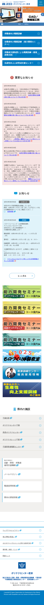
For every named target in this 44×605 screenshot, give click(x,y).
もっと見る (22, 276)
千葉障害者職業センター (12, 447)
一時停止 (26, 24)
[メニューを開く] (41, 3)
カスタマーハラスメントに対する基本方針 (17, 543)
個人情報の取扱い (9, 537)
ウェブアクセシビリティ (11, 530)
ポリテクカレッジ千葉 (11, 439)
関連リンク (6, 556)
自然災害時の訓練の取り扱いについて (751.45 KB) (22, 96)
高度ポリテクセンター (11, 432)
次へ (42, 14)
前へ (1, 14)
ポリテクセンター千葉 (11, 425)
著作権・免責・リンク (10, 549)
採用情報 (10, 211)
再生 (19, 24)
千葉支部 (6, 418)
